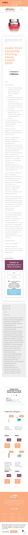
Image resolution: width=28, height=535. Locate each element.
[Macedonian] (3, 2)
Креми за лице (16, 401)
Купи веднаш (9, 440)
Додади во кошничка (7, 446)
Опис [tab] (6, 307)
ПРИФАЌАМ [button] (14, 531)
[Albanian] (5, 2)
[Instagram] (14, 5)
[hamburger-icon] (21, 9)
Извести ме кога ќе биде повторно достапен (14, 292)
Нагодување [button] (5, 531)
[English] (7, 2)
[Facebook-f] (12, 5)
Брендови (10, 39)
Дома (6, 39)
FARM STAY (16, 39)
